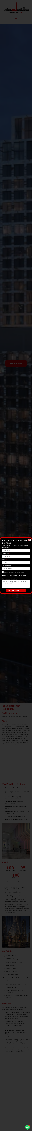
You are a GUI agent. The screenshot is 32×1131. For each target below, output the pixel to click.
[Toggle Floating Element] (27, 1127)
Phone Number (7, 565)
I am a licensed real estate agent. (14, 572)
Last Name (5, 553)
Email (4, 559)
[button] (29, 540)
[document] (16, 565)
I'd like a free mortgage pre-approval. (15, 575)
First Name (5, 547)
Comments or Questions (9, 579)
